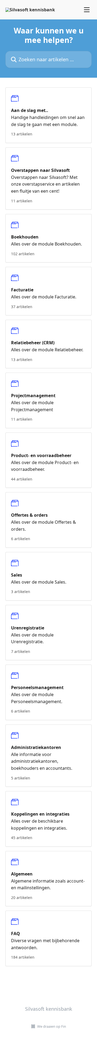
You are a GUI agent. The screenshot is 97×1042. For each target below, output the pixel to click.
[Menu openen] (87, 9)
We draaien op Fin (51, 1026)
